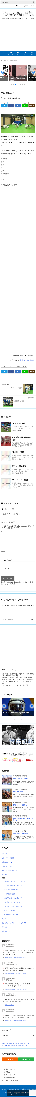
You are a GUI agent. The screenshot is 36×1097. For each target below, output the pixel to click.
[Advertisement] (18, 36)
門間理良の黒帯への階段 (13, 906)
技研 (4, 919)
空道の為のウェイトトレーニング (14, 923)
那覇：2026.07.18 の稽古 (20, 778)
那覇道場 (6, 931)
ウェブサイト (5, 568)
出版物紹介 (7, 866)
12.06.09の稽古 (18, 452)
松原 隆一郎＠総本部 (27, 360)
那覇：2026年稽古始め (20, 805)
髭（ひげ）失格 (10, 910)
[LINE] (25, 105)
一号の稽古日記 (10, 894)
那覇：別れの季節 (18, 791)
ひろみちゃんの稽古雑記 (13, 885)
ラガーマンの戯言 (11, 890)
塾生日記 (4, 874)
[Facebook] (11, 105)
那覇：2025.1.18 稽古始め (20, 833)
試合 (4, 927)
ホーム (4, 60)
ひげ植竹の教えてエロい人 (14, 881)
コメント (3, 531)
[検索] (33, 2)
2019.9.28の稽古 (18, 423)
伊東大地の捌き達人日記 (13, 898)
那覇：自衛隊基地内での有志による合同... (16, 973)
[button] (3, 73)
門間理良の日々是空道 (12, 902)
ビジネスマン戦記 (8, 858)
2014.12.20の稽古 (19, 466)
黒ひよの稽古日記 (11, 914)
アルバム (5, 854)
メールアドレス (6, 560)
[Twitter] (4, 371)
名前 (3, 551)
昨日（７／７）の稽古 (20, 480)
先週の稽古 (13, 60)
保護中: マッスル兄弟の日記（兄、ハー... (15, 957)
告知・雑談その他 (9, 870)
